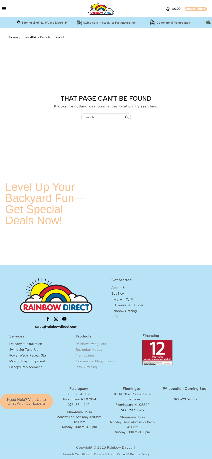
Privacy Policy (103, 454)
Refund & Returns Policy (133, 454)
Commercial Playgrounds (173, 22)
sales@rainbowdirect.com (56, 326)
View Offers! (142, 249)
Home (13, 37)
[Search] (127, 117)
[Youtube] (64, 319)
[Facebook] (48, 319)
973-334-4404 (80, 405)
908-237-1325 (132, 410)
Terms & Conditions (76, 454)
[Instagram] (56, 319)
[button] (4, 8)
